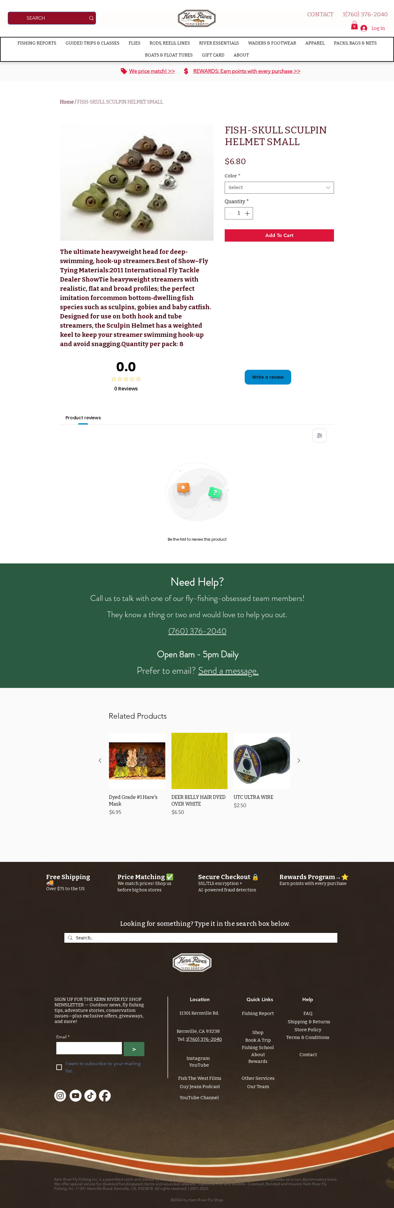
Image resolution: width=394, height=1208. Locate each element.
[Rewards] (186, 71)
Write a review (268, 377)
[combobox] (279, 188)
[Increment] (247, 213)
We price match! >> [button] (152, 71)
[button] (354, 25)
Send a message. (228, 670)
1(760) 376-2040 (204, 1039)
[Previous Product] (100, 760)
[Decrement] (230, 213)
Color (232, 176)
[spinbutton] (238, 213)
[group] (199, 777)
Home (67, 102)
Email (63, 1037)
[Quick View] (137, 761)
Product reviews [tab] (83, 418)
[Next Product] (299, 760)
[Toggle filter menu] (319, 435)
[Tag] (123, 71)
